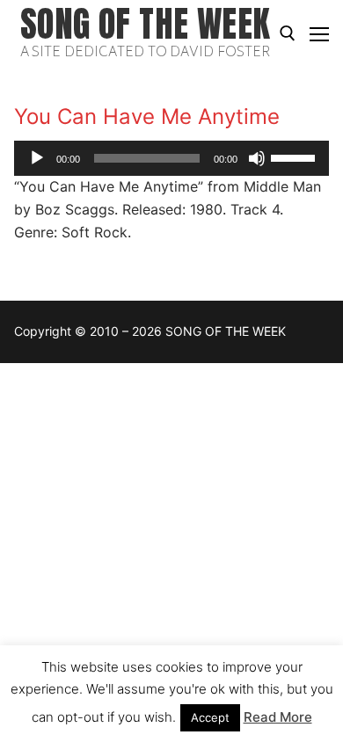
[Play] (37, 158)
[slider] (295, 156)
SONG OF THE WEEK (145, 24)
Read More (278, 717)
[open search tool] (288, 33)
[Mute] (257, 158)
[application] (171, 158)
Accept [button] (210, 717)
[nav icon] (319, 33)
